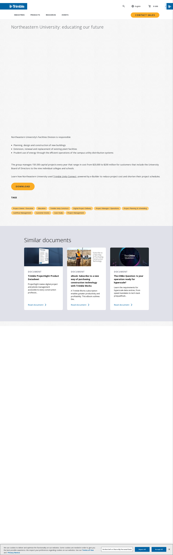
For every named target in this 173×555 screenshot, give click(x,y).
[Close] (169, 549)
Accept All (159, 549)
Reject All (142, 549)
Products (35, 15)
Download (23, 186)
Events (65, 15)
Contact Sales (145, 15)
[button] (134, 6)
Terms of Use (88, 550)
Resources (51, 15)
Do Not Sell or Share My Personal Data (117, 549)
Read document (35, 305)
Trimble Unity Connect (64, 176)
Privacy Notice (14, 552)
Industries (19, 15)
